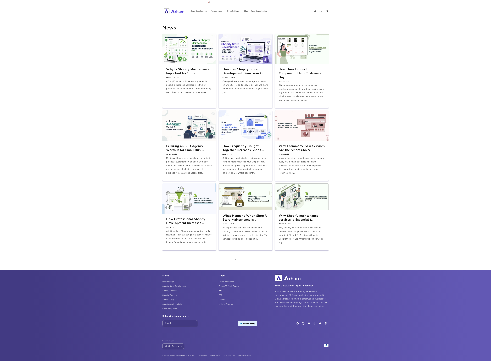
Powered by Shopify (188, 355)
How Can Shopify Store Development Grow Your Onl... (245, 71)
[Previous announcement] (163, 2)
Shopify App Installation (172, 304)
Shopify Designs (169, 299)
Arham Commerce (174, 355)
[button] (217, 11)
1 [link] (228, 259)
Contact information (244, 355)
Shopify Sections (169, 291)
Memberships (168, 282)
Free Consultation (226, 282)
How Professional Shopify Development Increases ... (185, 221)
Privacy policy (215, 355)
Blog (220, 291)
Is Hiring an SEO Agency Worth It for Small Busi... (185, 148)
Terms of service (229, 355)
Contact (222, 299)
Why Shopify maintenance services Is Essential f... (298, 218)
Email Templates (169, 309)
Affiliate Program (226, 304)
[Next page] (263, 259)
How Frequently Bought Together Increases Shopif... (243, 148)
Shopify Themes (169, 295)
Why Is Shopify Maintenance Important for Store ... (187, 71)
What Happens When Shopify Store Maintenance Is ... (245, 218)
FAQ (220, 295)
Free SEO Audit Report (229, 286)
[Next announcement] (328, 2)
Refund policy (203, 355)
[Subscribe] (194, 323)
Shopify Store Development (174, 286)
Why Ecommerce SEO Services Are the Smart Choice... (302, 148)
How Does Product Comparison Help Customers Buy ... (300, 73)
